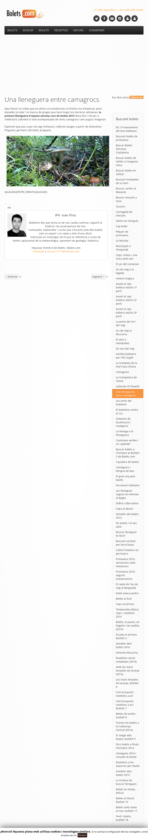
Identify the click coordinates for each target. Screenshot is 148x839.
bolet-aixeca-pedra (127, 593)
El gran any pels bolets (125, 478)
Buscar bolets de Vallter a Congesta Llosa (127, 161)
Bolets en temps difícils (125, 791)
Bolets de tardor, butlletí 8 (126, 715)
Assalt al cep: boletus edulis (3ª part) (126, 312)
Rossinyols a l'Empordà (123, 247)
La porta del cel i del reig (126, 323)
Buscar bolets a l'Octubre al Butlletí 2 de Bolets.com (127, 453)
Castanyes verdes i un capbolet (127, 442)
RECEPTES (61, 30)
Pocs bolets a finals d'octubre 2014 (127, 746)
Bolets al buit (124, 598)
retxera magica (125, 278)
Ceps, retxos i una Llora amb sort (126, 256)
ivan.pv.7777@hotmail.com (63, 251)
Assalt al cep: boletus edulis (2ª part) (126, 300)
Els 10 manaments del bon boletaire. (127, 129)
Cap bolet (121, 226)
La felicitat (122, 240)
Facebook (38, 251)
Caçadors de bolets (127, 462)
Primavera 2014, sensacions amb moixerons (125, 562)
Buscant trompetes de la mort (127, 181)
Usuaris (120, 206)
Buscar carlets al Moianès (126, 190)
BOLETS (12, 30)
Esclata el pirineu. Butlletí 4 (127, 636)
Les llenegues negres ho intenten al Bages (127, 494)
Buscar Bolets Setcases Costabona (124, 149)
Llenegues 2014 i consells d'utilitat (126, 755)
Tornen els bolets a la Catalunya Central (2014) (127, 726)
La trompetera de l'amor (126, 379)
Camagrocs (122, 372)
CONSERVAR (96, 30)
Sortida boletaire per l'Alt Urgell (126, 355)
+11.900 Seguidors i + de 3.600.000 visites (118, 10)
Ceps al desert (124, 508)
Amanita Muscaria (127, 652)
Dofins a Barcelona (127, 503)
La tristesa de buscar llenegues (126, 782)
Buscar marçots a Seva (126, 199)
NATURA (78, 30)
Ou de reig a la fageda (125, 271)
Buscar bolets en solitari (126, 172)
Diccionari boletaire (128, 485)
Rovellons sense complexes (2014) (126, 659)
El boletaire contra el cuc (127, 411)
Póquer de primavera (122, 233)
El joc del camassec (127, 264)
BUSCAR (28, 30)
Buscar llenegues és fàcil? (126, 533)
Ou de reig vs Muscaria (124, 332)
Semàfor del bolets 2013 (127, 515)
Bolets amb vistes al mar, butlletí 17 (126, 809)
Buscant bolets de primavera (127, 138)
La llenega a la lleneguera (124, 433)
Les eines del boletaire (124, 402)
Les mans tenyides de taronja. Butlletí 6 (127, 683)
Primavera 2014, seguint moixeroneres (125, 575)
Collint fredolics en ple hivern (127, 551)
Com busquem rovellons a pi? (125, 693)
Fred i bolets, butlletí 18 (123, 818)
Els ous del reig (125, 348)
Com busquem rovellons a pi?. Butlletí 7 (125, 704)
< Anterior (12, 276)
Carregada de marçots (124, 213)
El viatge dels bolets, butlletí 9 (125, 737)
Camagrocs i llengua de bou (125, 469)
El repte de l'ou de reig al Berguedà (127, 585)
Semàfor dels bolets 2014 (124, 645)
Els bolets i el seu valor (126, 524)
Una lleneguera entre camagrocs (126, 393)
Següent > (98, 276)
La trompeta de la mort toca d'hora (126, 364)
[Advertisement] (74, 64)
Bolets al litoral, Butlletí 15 (125, 800)
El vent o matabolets (122, 341)
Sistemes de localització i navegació (123, 422)
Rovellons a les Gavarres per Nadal (128, 764)
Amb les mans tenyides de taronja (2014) (127, 670)
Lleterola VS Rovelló (127, 386)
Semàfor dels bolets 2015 (124, 773)
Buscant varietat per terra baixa (126, 542)
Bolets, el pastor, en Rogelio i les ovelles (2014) (128, 625)
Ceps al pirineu (125, 604)
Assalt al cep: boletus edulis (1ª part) (126, 287)
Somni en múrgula (127, 221)
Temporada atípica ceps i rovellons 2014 (127, 613)
